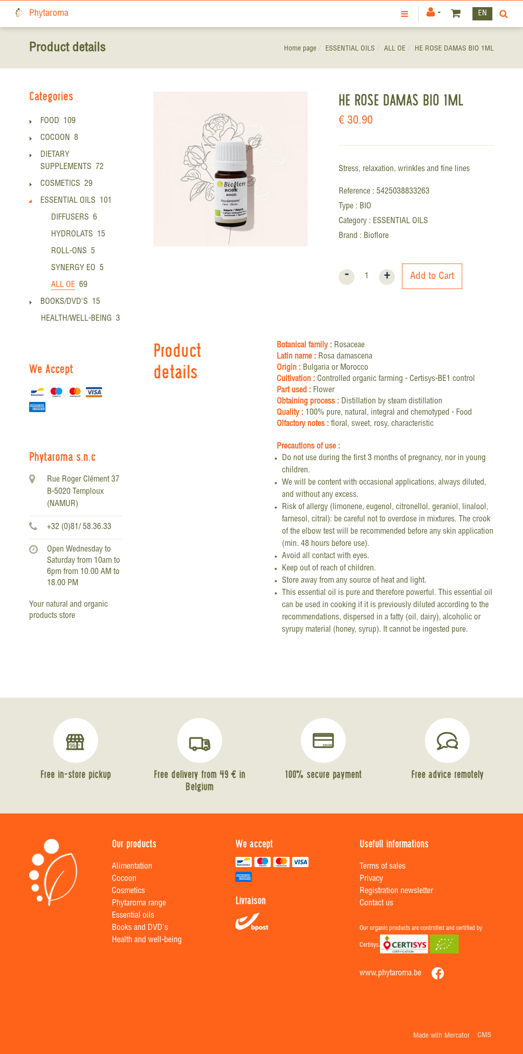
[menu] (406, 14)
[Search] (501, 14)
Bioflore (376, 236)
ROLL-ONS (69, 252)
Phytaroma (48, 13)
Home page (300, 49)
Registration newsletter (396, 892)
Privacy (371, 879)
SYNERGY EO (73, 269)
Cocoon (124, 879)
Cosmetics (128, 892)
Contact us (376, 904)
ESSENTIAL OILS (350, 49)
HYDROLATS (72, 235)
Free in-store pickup (75, 774)
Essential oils (133, 916)
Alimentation (132, 867)
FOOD (49, 121)
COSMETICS (60, 184)
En (482, 13)
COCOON (55, 138)
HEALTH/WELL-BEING (76, 319)
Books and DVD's (140, 928)
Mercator (457, 1036)
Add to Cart (432, 276)
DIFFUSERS (70, 218)
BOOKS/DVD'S (64, 302)
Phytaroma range (139, 904)
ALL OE (395, 49)
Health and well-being (147, 941)
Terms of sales (383, 867)
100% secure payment (323, 774)
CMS (484, 1035)
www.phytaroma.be (390, 974)
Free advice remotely (447, 774)
